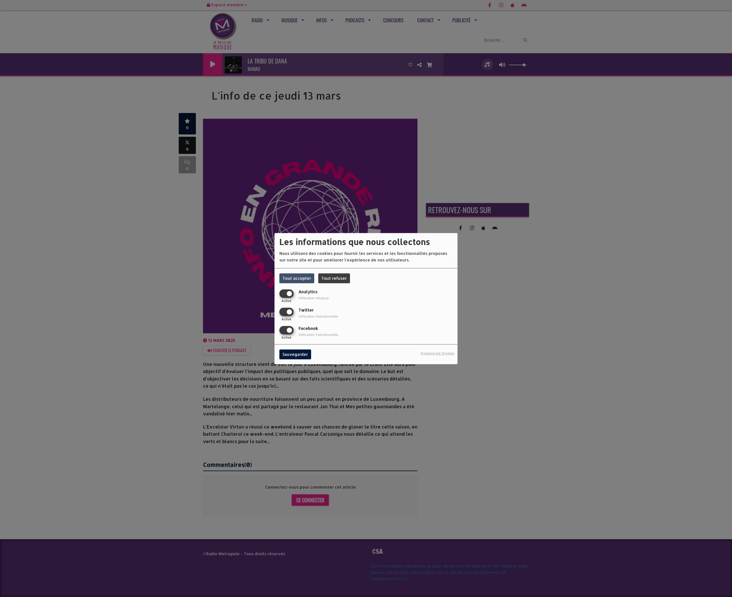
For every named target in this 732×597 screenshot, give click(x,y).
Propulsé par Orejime (437, 353)
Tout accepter (297, 278)
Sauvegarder (295, 354)
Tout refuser (334, 278)
